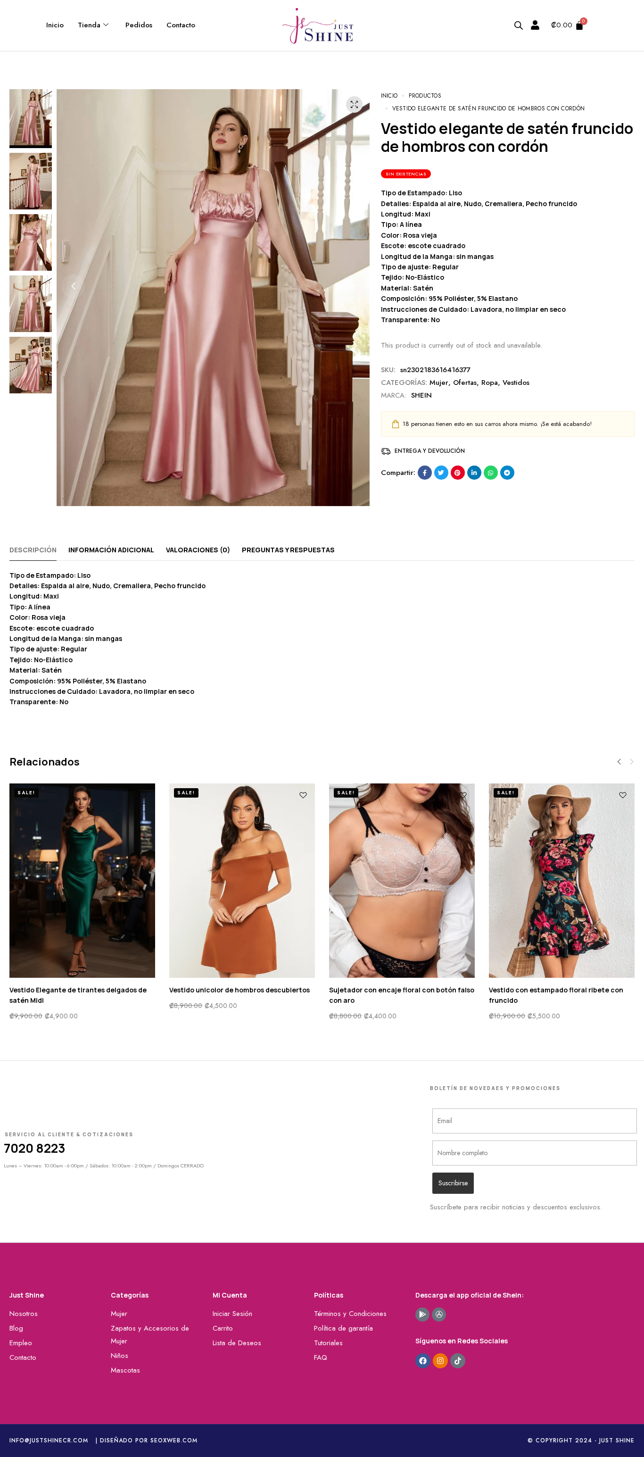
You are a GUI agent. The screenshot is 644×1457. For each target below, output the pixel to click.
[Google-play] (422, 1314)
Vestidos (516, 382)
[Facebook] (422, 1360)
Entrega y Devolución (430, 451)
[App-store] (439, 1314)
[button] (73, 286)
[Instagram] (440, 1360)
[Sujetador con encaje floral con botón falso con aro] (402, 880)
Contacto (180, 25)
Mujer (438, 382)
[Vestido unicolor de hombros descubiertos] (242, 880)
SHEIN (421, 395)
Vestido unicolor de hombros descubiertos (239, 989)
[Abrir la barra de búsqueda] (518, 25)
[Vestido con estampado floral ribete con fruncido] (562, 880)
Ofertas (465, 382)
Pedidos (138, 25)
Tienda (89, 25)
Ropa (489, 382)
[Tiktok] (457, 1360)
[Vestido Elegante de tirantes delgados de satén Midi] (82, 880)
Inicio (55, 25)
